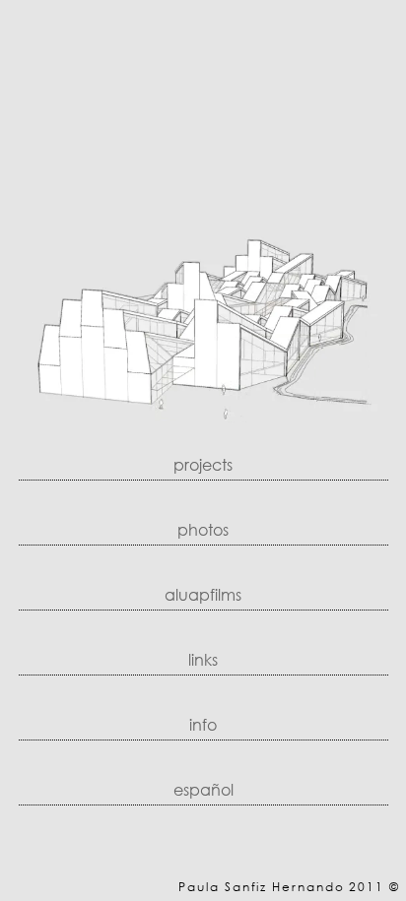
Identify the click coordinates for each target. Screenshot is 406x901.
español (203, 789)
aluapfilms (203, 594)
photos (203, 529)
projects (203, 464)
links (203, 659)
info (203, 724)
